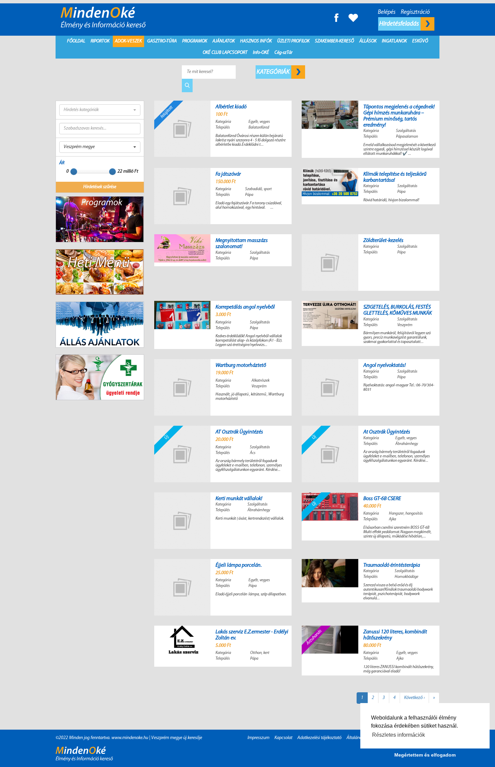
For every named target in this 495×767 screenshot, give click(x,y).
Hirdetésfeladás (399, 24)
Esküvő (420, 41)
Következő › (414, 697)
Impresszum (258, 737)
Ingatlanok (394, 41)
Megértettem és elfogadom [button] (425, 755)
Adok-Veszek (128, 41)
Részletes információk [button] (398, 735)
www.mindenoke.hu (129, 737)
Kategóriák (274, 72)
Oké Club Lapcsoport (225, 52)
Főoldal (76, 41)
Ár (61, 163)
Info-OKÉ (261, 52)
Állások (367, 41)
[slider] (73, 171)
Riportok (100, 41)
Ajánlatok (223, 41)
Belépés (387, 12)
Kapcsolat (283, 737)
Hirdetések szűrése (99, 186)
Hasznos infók (256, 41)
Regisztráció (415, 12)
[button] (99, 110)
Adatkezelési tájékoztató (319, 737)
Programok (194, 41)
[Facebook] (336, 17)
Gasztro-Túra (162, 41)
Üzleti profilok (293, 41)
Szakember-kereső (334, 41)
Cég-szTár (283, 52)
